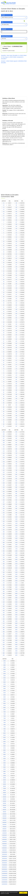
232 (3, 491)
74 (3, 377)
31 (3, 285)
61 (3, 349)
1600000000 (4, 884)
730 (16, 459)
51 (3, 328)
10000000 (4, 833)
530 (3, 642)
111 (16, 230)
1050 (16, 519)
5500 (4, 680)
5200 (4, 673)
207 (3, 438)
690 (16, 451)
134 (16, 279)
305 (3, 553)
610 (16, 434)
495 (3, 633)
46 (3, 317)
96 (3, 424)
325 (3, 561)
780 (16, 470)
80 (3, 390)
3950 (16, 642)
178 (16, 373)
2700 (16, 589)
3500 (16, 623)
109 (16, 226)
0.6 (3, 213)
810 (16, 476)
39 (3, 302)
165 (16, 345)
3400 (16, 619)
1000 (16, 517)
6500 (4, 701)
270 (3, 538)
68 (3, 364)
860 (16, 487)
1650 (16, 544)
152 (16, 317)
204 (3, 431)
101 (16, 209)
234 (3, 495)
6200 (4, 694)
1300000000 (4, 877)
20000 (4, 777)
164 (16, 343)
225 (3, 476)
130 (16, 271)
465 (3, 621)
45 (3, 315)
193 (16, 405)
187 (16, 392)
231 (3, 489)
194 (16, 407)
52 (3, 330)
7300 (4, 718)
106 (16, 220)
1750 (16, 548)
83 (3, 396)
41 (3, 307)
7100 (4, 714)
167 (16, 349)
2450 (16, 578)
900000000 (4, 869)
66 (3, 360)
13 (3, 247)
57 (3, 341)
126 (16, 262)
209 (3, 442)
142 (16, 296)
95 (3, 422)
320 (3, 559)
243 (3, 514)
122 (16, 254)
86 (3, 402)
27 (3, 277)
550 (3, 646)
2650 (16, 587)
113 (16, 234)
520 (3, 640)
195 (16, 409)
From (3, 15)
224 (3, 474)
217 (3, 459)
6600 (4, 703)
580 (3, 653)
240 (3, 508)
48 (3, 322)
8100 (4, 735)
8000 (4, 733)
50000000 (4, 841)
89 (3, 409)
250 (3, 529)
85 (3, 400)
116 (16, 241)
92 (3, 415)
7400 (4, 720)
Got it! (23, 892)
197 (16, 413)
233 (3, 493)
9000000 (4, 830)
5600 (4, 682)
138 (16, 288)
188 (16, 394)
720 (16, 457)
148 (16, 309)
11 (3, 243)
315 (3, 557)
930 (16, 502)
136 (16, 283)
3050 (16, 604)
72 (3, 373)
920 (16, 499)
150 (16, 313)
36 (3, 296)
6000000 (4, 824)
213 (3, 451)
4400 (16, 653)
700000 (4, 807)
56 (3, 339)
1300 (16, 529)
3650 (16, 629)
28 (3, 279)
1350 (16, 531)
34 (3, 292)
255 (3, 531)
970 (16, 510)
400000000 (4, 858)
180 (16, 377)
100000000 (4, 852)
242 (3, 512)
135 (16, 281)
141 (16, 294)
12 (3, 245)
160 (16, 334)
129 (16, 268)
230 (3, 487)
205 (3, 434)
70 (3, 368)
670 (16, 446)
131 (16, 273)
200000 (4, 796)
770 (16, 468)
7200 (4, 716)
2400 (16, 576)
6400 (4, 699)
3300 (16, 614)
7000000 (4, 826)
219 (3, 463)
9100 (4, 756)
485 (3, 629)
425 (3, 604)
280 (3, 542)
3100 (16, 606)
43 (3, 311)
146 (16, 305)
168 (16, 351)
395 (3, 591)
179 (16, 375)
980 (16, 512)
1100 (16, 521)
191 (16, 400)
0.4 (3, 209)
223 (3, 472)
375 (3, 582)
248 (3, 525)
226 (3, 478)
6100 (4, 692)
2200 (16, 568)
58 (3, 343)
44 (3, 313)
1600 (16, 542)
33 (3, 290)
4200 (16, 648)
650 (16, 442)
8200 (4, 737)
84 (3, 398)
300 (3, 551)
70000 (4, 788)
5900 (4, 688)
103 (16, 213)
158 (16, 330)
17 (3, 256)
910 (16, 497)
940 (16, 504)
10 (3, 241)
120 (16, 249)
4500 (16, 655)
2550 (16, 582)
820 (16, 478)
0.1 (3, 203)
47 (3, 319)
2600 (16, 585)
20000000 (4, 835)
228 (3, 482)
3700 (16, 631)
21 (3, 264)
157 (16, 328)
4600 (4, 660)
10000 (4, 775)
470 (3, 623)
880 (16, 491)
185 (16, 388)
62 (3, 351)
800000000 (4, 867)
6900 (4, 709)
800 (16, 474)
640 (16, 440)
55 (3, 336)
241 (3, 510)
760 (16, 465)
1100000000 (4, 873)
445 (3, 612)
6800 (4, 707)
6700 (4, 705)
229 (3, 485)
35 (3, 294)
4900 (4, 667)
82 (3, 394)
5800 (4, 686)
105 (16, 217)
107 (16, 222)
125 (16, 260)
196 (16, 411)
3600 (16, 627)
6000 (4, 690)
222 (3, 470)
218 (3, 461)
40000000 (4, 839)
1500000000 (4, 881)
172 (16, 360)
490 (3, 631)
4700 (4, 663)
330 (3, 563)
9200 (4, 758)
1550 (16, 540)
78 (3, 385)
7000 (4, 711)
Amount (4, 29)
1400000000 (4, 879)
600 (16, 431)
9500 (4, 765)
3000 (16, 602)
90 (3, 411)
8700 (4, 748)
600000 (4, 805)
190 (16, 398)
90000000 (4, 850)
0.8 (3, 217)
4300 (16, 650)
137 (16, 285)
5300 (4, 675)
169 (16, 353)
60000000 (4, 843)
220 (3, 465)
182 (16, 381)
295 (3, 548)
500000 (4, 803)
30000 (4, 779)
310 (3, 555)
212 (3, 448)
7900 (4, 731)
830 (16, 480)
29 (3, 281)
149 (16, 311)
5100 (4, 671)
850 (16, 485)
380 (3, 585)
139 (16, 290)
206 (3, 436)
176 (16, 368)
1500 (16, 538)
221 (3, 468)
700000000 (4, 864)
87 (3, 405)
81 (3, 392)
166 (16, 347)
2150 (16, 565)
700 (16, 453)
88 (3, 407)
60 (3, 347)
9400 (4, 762)
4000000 (4, 820)
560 (3, 648)
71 (3, 370)
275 (3, 540)
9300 (4, 760)
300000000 (4, 856)
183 (16, 383)
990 (16, 514)
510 (3, 638)
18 (3, 258)
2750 (16, 591)
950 (16, 506)
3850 (16, 638)
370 (3, 580)
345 (3, 570)
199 (16, 417)
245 (3, 519)
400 (3, 593)
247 (3, 523)
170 (16, 356)
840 (16, 482)
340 (3, 568)
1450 (16, 536)
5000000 (4, 822)
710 (16, 455)
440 (3, 610)
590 (3, 655)
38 (3, 300)
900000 (4, 811)
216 (3, 457)
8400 (4, 741)
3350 (16, 616)
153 (16, 319)
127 (16, 264)
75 (3, 379)
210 (3, 444)
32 (3, 288)
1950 (16, 557)
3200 (16, 610)
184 (16, 385)
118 (16, 245)
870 (16, 489)
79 (3, 388)
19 (3, 260)
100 (16, 207)
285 (3, 544)
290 (3, 546)
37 (3, 298)
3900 (16, 640)
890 (16, 493)
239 (3, 506)
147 (16, 307)
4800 (4, 665)
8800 (4, 750)
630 (16, 438)
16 (3, 254)
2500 (16, 580)
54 (3, 334)
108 (16, 224)
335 (3, 565)
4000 (16, 644)
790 (16, 472)
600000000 (4, 862)
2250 (16, 570)
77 (3, 383)
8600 (4, 745)
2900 (16, 597)
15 (3, 251)
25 (3, 273)
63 (3, 353)
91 (3, 413)
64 (3, 356)
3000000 (4, 818)
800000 (4, 809)
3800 (16, 636)
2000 (16, 559)
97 (3, 426)
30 (3, 283)
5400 (4, 677)
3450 (16, 621)
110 (16, 228)
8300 (4, 739)
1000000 (4, 813)
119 (16, 247)
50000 (4, 784)
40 (3, 305)
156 (16, 326)
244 (3, 517)
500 (3, 636)
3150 (16, 608)
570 (3, 650)
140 (16, 292)
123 (16, 256)
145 (16, 302)
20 (3, 262)
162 (16, 339)
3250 (16, 612)
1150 (16, 523)
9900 (4, 773)
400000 (4, 801)
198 (16, 415)
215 (3, 455)
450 (3, 614)
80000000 (4, 847)
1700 (16, 546)
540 (3, 644)
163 (16, 341)
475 (3, 625)
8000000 (4, 828)
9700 (4, 769)
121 (16, 251)
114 (16, 237)
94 (3, 419)
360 (3, 576)
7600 (4, 724)
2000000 (4, 816)
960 (16, 508)
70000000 (4, 845)
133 (16, 277)
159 (16, 332)
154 (16, 322)
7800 (4, 728)
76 (3, 381)
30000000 (4, 837)
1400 (16, 534)
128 (16, 266)
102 (16, 211)
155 (16, 324)
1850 (16, 553)
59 (3, 345)
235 (3, 497)
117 (16, 243)
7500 (4, 722)
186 (16, 390)
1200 (16, 525)
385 (3, 587)
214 (3, 453)
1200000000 (4, 875)
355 (3, 574)
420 (3, 602)
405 (3, 595)
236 (3, 499)
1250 (16, 527)
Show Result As (6, 36)
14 (3, 249)
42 (3, 309)
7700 (4, 726)
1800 (16, 551)
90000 (4, 792)
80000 (4, 790)
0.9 (3, 220)
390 (3, 589)
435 (3, 608)
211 (3, 446)
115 (16, 239)
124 (16, 258)
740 (16, 461)
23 (3, 268)
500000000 (4, 860)
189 (16, 396)
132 (16, 275)
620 (16, 436)
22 (3, 266)
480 (3, 627)
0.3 (3, 207)
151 (16, 315)
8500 (4, 743)
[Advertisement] (14, 80)
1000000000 (4, 871)
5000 (4, 669)
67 (3, 362)
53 (3, 332)
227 (3, 480)
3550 (16, 625)
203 (16, 426)
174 (16, 364)
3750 (16, 633)
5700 (4, 684)
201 (16, 422)
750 (16, 463)
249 (3, 527)
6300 (4, 697)
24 (3, 271)
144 (16, 300)
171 (16, 358)
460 (3, 619)
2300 (16, 572)
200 (16, 419)
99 (16, 205)
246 (3, 521)
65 (3, 358)
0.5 (3, 211)
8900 (4, 752)
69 (3, 366)
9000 (4, 754)
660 (16, 444)
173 (16, 362)
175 (16, 366)
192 (16, 402)
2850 (16, 595)
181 (16, 379)
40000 (4, 782)
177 (16, 370)
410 (3, 597)
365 (3, 578)
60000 (4, 786)
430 (3, 606)
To (2, 22)
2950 (16, 599)
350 (3, 572)
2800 (16, 593)
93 (3, 417)
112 (16, 232)
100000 (4, 794)
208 (3, 440)
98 (16, 203)
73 (3, 375)
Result (3, 43)
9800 (4, 771)
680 (16, 448)
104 (16, 215)
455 (3, 616)
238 (3, 504)
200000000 (4, 854)
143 (16, 298)
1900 (16, 555)
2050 (16, 561)
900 (16, 495)
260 (3, 534)
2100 (16, 563)
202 (16, 424)
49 (3, 324)
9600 (4, 767)
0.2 (3, 205)
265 (3, 536)
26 (3, 275)
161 (16, 336)
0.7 (3, 215)
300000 (4, 799)
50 (3, 326)
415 (3, 599)
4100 (16, 646)
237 (3, 502)
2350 (16, 574)
